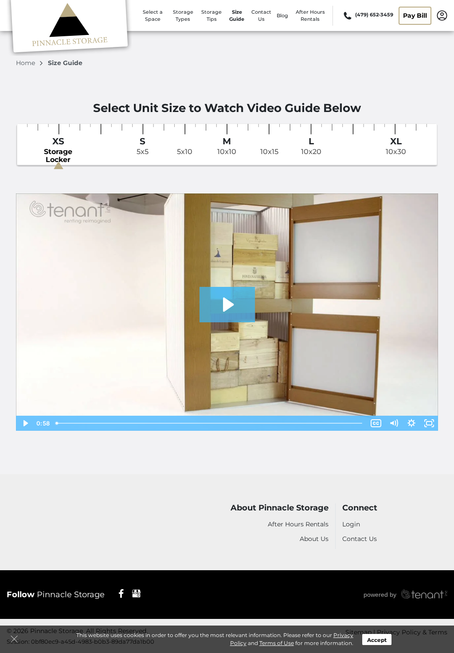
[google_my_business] (136, 593)
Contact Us (359, 539)
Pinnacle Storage (56, 594)
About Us (314, 539)
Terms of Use (276, 643)
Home (26, 63)
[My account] (442, 15)
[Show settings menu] (411, 423)
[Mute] (394, 423)
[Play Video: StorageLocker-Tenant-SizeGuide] (227, 304)
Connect (359, 508)
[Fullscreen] (429, 423)
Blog (282, 15)
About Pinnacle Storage (280, 508)
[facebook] (121, 593)
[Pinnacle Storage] (69, 28)
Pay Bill (415, 15)
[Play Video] (25, 423)
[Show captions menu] (376, 423)
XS (58, 150)
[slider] (210, 423)
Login (351, 524)
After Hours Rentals (298, 524)
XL (396, 146)
